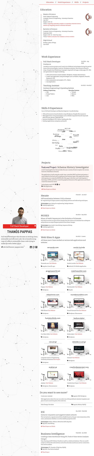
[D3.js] (60, 184)
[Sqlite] (58, 184)
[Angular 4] (56, 184)
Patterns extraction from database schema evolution (60, 36)
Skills (76, 2)
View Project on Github (49, 189)
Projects (85, 2)
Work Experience (64, 2)
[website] (53, 254)
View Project (56, 359)
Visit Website (52, 263)
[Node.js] (53, 184)
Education (50, 2)
